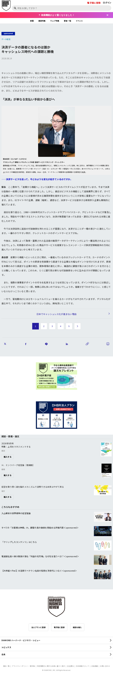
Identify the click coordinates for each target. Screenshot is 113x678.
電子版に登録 (93, 2)
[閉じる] (107, 15)
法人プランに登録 (38, 627)
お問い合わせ (105, 666)
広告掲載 (94, 666)
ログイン (107, 2)
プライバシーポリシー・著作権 (23, 666)
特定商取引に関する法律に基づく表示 (51, 666)
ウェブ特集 (54, 20)
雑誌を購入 (77, 627)
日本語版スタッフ (82, 666)
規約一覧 (6, 666)
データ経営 (5, 39)
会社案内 (70, 666)
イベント (79, 20)
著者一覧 (67, 20)
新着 (32, 20)
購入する (7, 456)
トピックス (6, 647)
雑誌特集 (42, 20)
